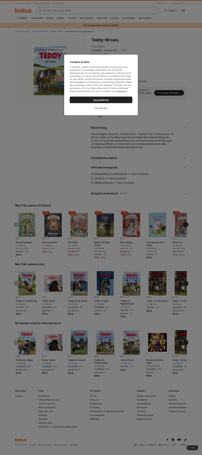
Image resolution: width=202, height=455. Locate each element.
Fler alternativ (101, 108)
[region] (101, 85)
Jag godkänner (101, 100)
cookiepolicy (121, 91)
